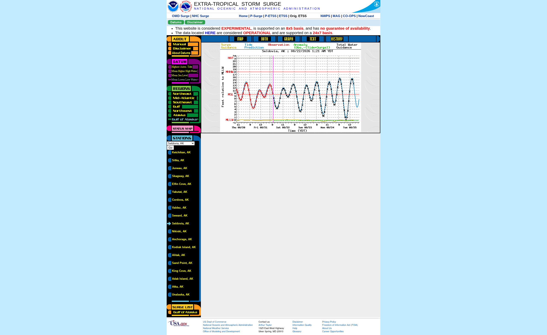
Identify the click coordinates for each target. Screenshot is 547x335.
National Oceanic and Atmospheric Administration (228, 324)
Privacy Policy (329, 321)
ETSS (283, 16)
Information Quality (302, 324)
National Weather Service (216, 328)
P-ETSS (270, 16)
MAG (336, 16)
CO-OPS (349, 16)
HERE (210, 33)
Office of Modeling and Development (221, 331)
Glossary (297, 331)
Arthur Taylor (265, 324)
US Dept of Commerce (214, 321)
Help (295, 328)
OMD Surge (181, 16)
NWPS (325, 16)
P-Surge (256, 16)
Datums (176, 22)
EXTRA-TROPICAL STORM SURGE (237, 4)
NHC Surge (200, 16)
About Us (327, 328)
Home (243, 16)
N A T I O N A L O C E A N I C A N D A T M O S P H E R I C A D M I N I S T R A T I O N (257, 8)
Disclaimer (195, 22)
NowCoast (366, 16)
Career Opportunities (333, 331)
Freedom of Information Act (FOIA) (340, 324)
